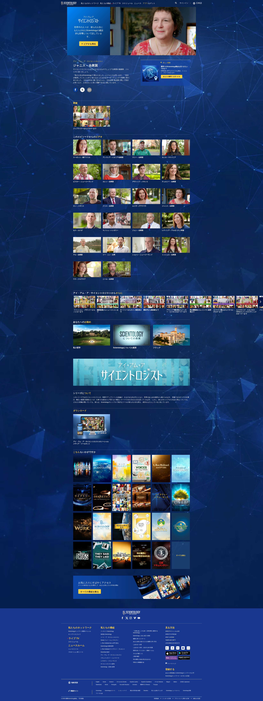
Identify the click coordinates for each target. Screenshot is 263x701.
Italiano (175, 681)
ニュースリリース (73, 649)
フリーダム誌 (99, 693)
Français (155, 684)
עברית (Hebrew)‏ (159, 681)
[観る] (181, 468)
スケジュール (127, 3)
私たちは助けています (157, 690)
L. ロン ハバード (122, 690)
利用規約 (156, 698)
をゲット (149, 3)
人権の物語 (136, 656)
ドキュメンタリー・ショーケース (110, 658)
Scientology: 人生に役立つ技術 (141, 635)
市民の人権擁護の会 (138, 662)
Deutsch (111, 681)
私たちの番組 (105, 3)
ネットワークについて (74, 634)
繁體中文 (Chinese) (145, 684)
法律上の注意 (196, 698)
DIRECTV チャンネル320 (172, 631)
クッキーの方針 (166, 698)
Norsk (106, 684)
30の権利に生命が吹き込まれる (142, 659)
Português (113, 684)
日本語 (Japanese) (185, 681)
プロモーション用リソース (75, 652)
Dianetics (146, 690)
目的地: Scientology (106, 634)
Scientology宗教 (187, 690)
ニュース (137, 3)
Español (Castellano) (146, 681)
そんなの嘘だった (138, 653)
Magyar (168, 681)
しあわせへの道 (137, 644)
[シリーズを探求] (82, 468)
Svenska (135, 684)
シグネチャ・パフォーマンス (109, 661)
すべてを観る (180, 555)
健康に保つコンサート (139, 638)
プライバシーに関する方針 (182, 698)
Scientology (99, 690)
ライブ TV (117, 3)
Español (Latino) (134, 681)
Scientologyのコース (110, 690)
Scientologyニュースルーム (173, 690)
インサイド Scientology (107, 631)
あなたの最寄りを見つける (171, 76)
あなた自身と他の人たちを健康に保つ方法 (144, 641)
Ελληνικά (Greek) (122, 681)
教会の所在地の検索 (135, 690)
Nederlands (99, 684)
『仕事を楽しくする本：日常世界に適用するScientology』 (145, 631)
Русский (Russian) (124, 684)
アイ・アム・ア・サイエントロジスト (88, 61)
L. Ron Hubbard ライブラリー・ (113, 649)
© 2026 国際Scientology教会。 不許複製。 (73, 698)
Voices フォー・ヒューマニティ (109, 640)
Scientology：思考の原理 (108, 667)
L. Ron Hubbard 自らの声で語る (110, 643)
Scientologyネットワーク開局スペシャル (79, 631)
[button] (2, 301)
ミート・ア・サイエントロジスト (110, 637)
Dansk (104, 681)
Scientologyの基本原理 (107, 646)
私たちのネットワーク (90, 3)
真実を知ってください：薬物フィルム (143, 650)
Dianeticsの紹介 (105, 652)
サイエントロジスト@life (108, 664)
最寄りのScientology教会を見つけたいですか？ (174, 67)
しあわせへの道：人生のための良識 (143, 647)
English (97, 681)
